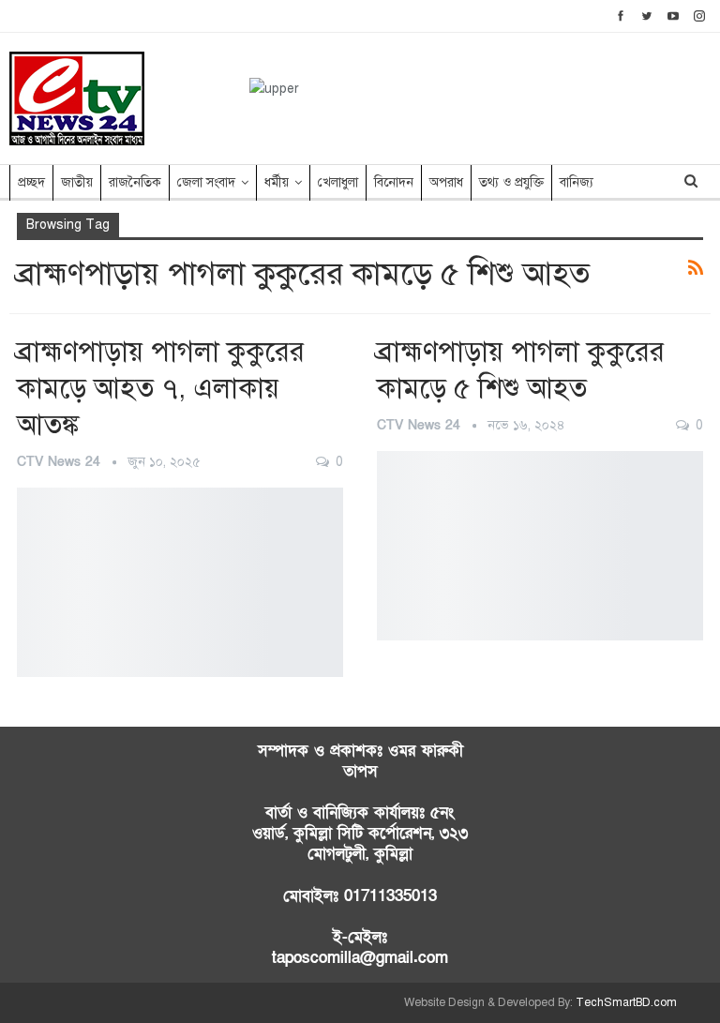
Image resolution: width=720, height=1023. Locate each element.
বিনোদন (393, 182)
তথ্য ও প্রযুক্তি (511, 182)
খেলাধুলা (338, 182)
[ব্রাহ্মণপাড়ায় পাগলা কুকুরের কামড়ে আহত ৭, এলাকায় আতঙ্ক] (180, 582)
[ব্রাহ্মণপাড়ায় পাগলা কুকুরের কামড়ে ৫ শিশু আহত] (540, 545)
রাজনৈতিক (135, 182)
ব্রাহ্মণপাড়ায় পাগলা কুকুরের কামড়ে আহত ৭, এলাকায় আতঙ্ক (161, 388)
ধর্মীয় (276, 182)
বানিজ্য (576, 182)
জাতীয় (77, 182)
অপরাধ (446, 182)
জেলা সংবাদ (206, 182)
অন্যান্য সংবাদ (23, 489)
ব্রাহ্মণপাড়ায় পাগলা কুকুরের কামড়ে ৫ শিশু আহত (521, 370)
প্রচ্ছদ (31, 182)
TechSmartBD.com (626, 1002)
